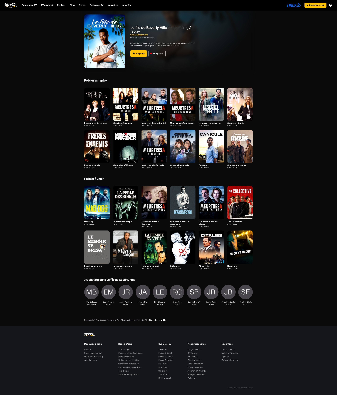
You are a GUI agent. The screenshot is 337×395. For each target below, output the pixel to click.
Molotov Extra (228, 349)
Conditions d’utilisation (128, 363)
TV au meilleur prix (230, 360)
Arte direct (163, 367)
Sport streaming (195, 367)
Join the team (90, 360)
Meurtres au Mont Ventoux (151, 222)
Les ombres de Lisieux (95, 123)
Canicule (203, 165)
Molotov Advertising (93, 356)
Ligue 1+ (225, 356)
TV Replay (192, 353)
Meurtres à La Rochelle (153, 165)
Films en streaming (138, 37)
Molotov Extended (230, 353)
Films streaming (195, 360)
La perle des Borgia (122, 221)
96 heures (175, 266)
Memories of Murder (123, 165)
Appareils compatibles (128, 374)
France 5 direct (165, 360)
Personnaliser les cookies (129, 367)
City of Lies (204, 266)
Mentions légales (126, 356)
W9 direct (162, 371)
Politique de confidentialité (130, 353)
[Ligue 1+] (294, 5)
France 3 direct (165, 356)
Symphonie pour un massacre (179, 222)
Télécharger (123, 371)
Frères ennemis (92, 165)
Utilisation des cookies (128, 360)
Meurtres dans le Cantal (154, 123)
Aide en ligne (124, 349)
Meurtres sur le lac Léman (208, 222)
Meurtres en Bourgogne (182, 123)
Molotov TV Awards (197, 371)
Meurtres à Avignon (122, 123)
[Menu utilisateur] (330, 5)
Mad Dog (88, 221)
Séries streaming (195, 363)
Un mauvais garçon (122, 266)
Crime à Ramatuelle (180, 165)
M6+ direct (163, 363)
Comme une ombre (236, 165)
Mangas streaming (196, 374)
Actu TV (191, 378)
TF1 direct (163, 349)
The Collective (234, 221)
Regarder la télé (316, 5)
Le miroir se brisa (93, 266)
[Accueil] (11, 5)
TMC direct (163, 374)
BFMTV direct (164, 378)
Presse (87, 349)
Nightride (232, 266)
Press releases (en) (93, 353)
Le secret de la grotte (210, 123)
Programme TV (195, 349)
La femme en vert (150, 266)
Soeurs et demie (235, 123)
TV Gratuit (192, 356)
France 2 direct (165, 353)
